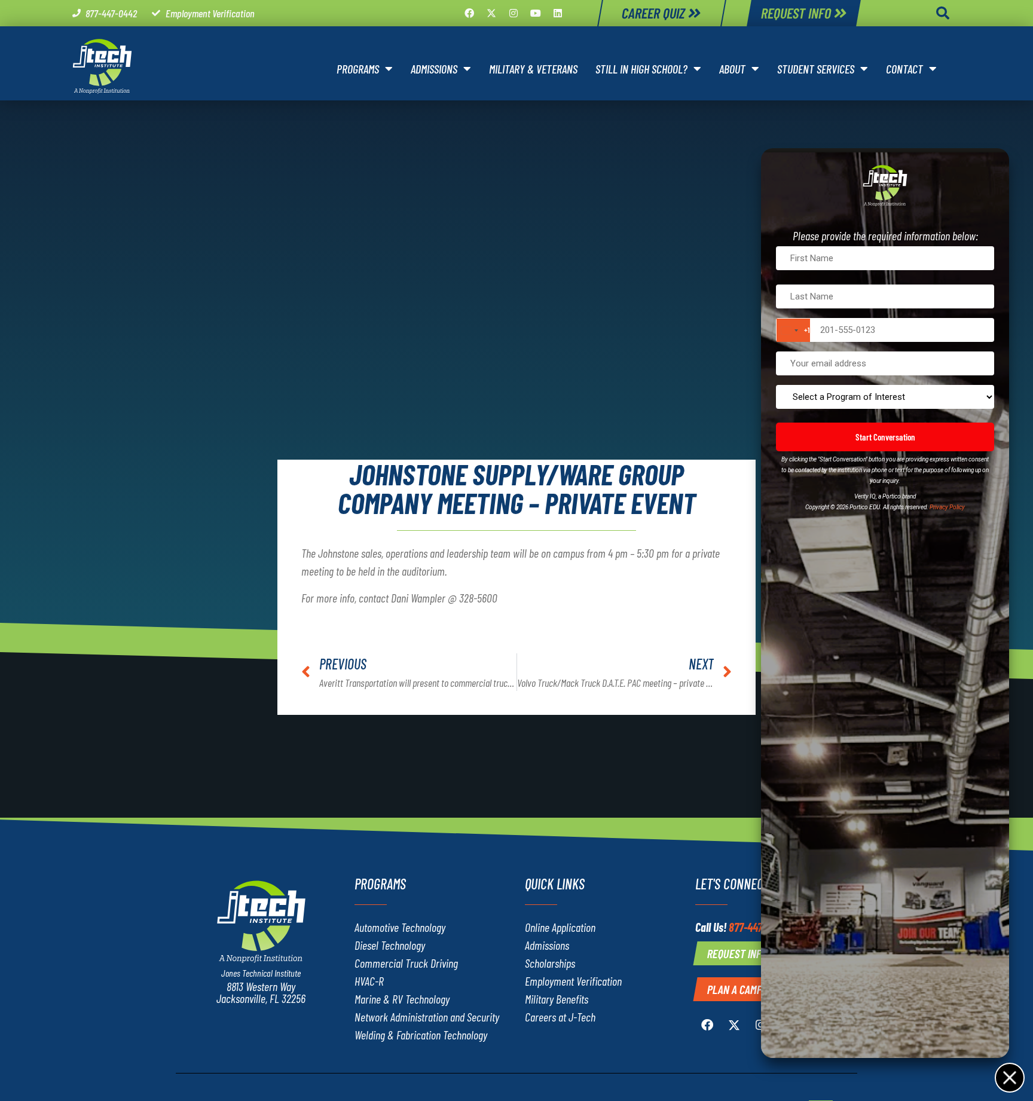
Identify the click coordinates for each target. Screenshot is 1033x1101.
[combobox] (793, 330)
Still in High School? (641, 69)
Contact (904, 69)
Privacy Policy (947, 507)
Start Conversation (885, 437)
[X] (491, 13)
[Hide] (1009, 1077)
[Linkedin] (557, 13)
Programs (358, 69)
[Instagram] (513, 13)
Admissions (434, 69)
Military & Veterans (533, 69)
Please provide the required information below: (885, 235)
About (732, 69)
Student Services (815, 69)
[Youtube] (535, 13)
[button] (943, 13)
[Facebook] (469, 13)
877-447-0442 (758, 927)
